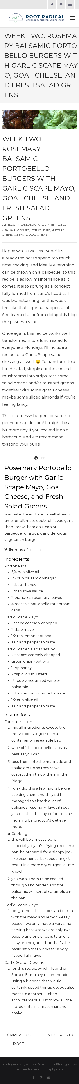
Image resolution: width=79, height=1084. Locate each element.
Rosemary (20, 234)
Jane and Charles (33, 224)
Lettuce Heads (40, 230)
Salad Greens (37, 234)
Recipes (61, 224)
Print (42, 458)
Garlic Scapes (19, 230)
